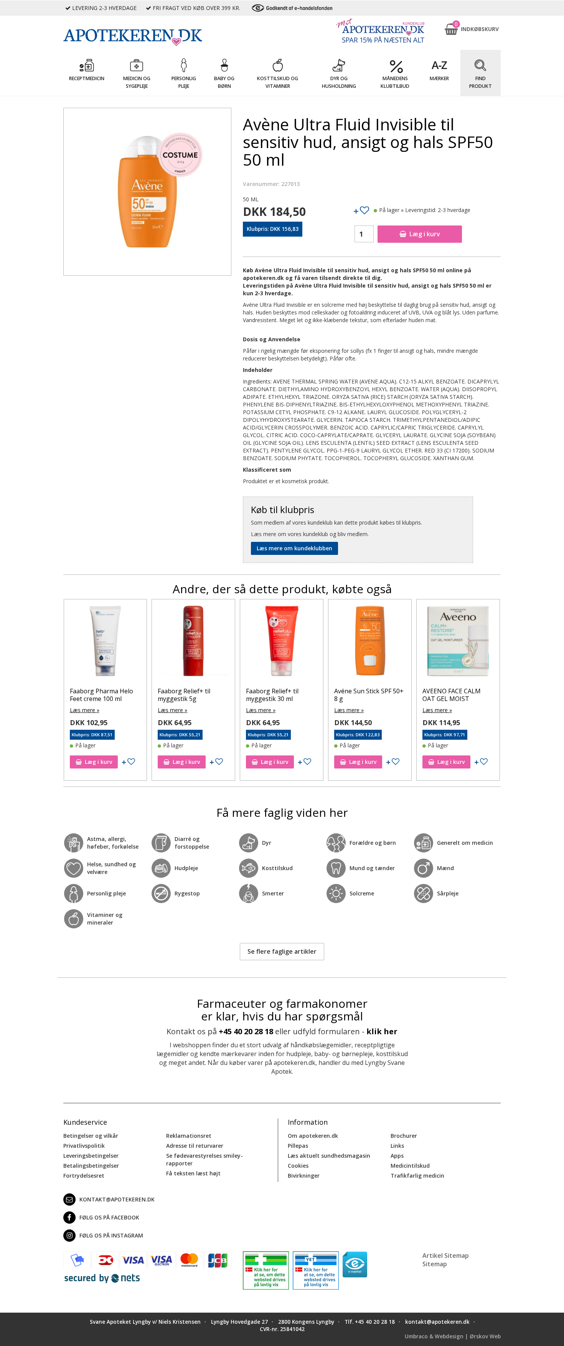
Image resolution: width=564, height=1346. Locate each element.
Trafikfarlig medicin (417, 1175)
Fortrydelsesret (83, 1175)
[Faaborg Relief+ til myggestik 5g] (193, 642)
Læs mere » (84, 710)
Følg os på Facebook (109, 1217)
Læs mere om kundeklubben (294, 548)
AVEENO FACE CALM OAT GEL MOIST (451, 695)
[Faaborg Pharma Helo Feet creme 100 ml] (105, 642)
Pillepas (298, 1145)
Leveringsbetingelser (91, 1155)
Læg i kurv (424, 234)
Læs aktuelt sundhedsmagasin (329, 1155)
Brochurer (404, 1135)
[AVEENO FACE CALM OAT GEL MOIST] (458, 642)
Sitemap (434, 1264)
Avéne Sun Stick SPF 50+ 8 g (369, 695)
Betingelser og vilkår (90, 1135)
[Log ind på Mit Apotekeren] (380, 30)
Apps (397, 1155)
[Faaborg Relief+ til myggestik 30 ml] (281, 642)
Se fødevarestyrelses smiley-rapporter (204, 1159)
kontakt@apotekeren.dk (117, 1199)
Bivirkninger (304, 1175)
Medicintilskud (410, 1165)
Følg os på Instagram (111, 1235)
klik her (381, 1031)
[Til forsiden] (147, 37)
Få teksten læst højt (193, 1173)
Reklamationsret (188, 1135)
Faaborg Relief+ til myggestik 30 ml (272, 695)
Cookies (298, 1165)
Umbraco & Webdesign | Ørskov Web (453, 1336)
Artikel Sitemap (445, 1255)
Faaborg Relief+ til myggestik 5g (184, 695)
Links (397, 1145)
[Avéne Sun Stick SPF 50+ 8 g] (370, 642)
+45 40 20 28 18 (246, 1031)
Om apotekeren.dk (313, 1135)
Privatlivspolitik (84, 1145)
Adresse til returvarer (194, 1145)
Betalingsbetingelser (91, 1165)
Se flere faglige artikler (282, 951)
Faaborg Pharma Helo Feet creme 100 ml (101, 695)
